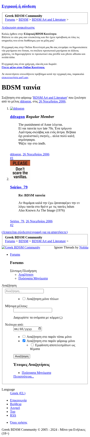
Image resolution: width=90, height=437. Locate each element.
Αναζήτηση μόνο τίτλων (42, 299)
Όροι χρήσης (18, 422)
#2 (11, 225)
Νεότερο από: (14, 324)
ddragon (25, 101)
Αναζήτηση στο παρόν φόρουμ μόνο (50, 341)
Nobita (83, 247)
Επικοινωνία (18, 400)
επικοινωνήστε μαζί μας (15, 77)
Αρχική (15, 408)
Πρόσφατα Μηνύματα (33, 278)
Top (12, 411)
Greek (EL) (17, 393)
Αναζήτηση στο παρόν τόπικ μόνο (49, 336)
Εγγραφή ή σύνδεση (19, 6)
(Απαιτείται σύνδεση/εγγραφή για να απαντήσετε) (35, 232)
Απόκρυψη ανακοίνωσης (18, 27)
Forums (15, 254)
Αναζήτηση (25, 274)
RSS (13, 415)
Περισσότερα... (23, 376)
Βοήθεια (15, 404)
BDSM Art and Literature (50, 97)
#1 (11, 158)
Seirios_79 (19, 187)
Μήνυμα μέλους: (16, 306)
